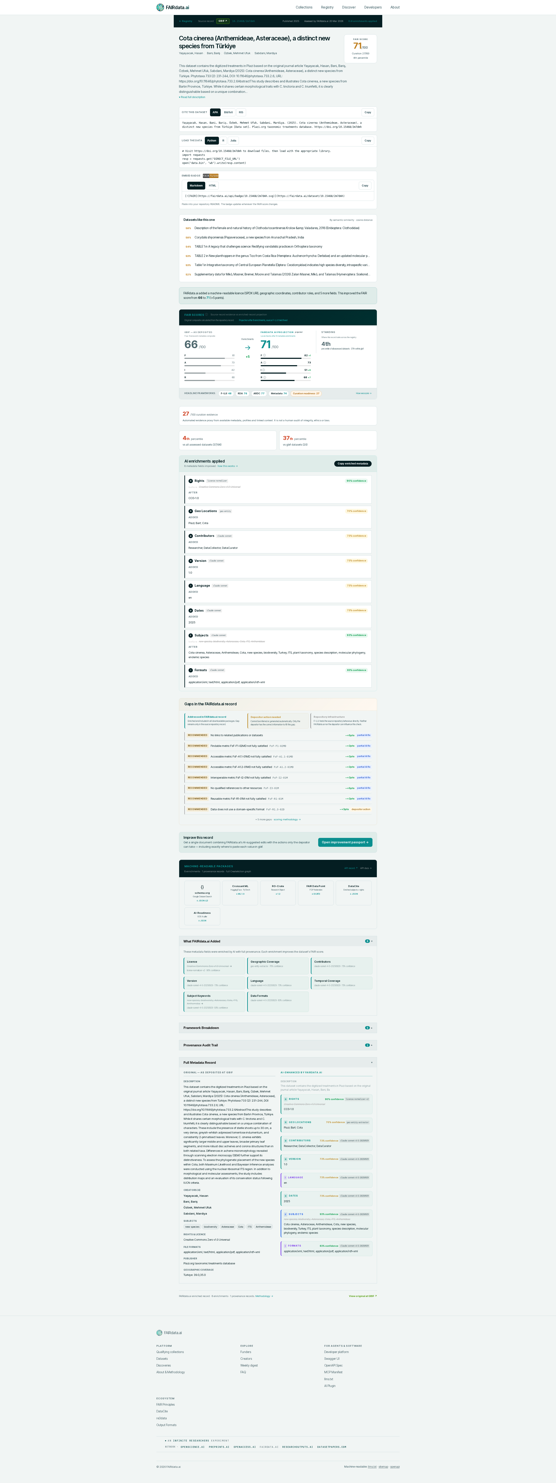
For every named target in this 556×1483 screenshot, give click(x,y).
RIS (241, 112)
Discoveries (163, 1365)
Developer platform (336, 1352)
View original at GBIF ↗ (363, 1296)
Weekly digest (249, 1365)
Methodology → (264, 1296)
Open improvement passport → (345, 842)
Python (211, 140)
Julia (233, 140)
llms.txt (328, 1379)
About (395, 7)
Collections (304, 7)
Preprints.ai (219, 1446)
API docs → (366, 868)
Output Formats (166, 1425)
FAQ (243, 1372)
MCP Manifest (333, 1372)
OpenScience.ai (193, 1446)
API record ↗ (351, 868)
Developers (373, 7)
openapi (395, 1466)
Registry (327, 7)
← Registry (185, 21)
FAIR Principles (165, 1404)
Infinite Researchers (191, 1440)
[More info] (206, 314)
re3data (161, 1418)
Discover (349, 7)
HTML (212, 185)
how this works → (228, 466)
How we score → (364, 393)
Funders (245, 1352)
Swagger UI (331, 1358)
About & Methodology (170, 1372)
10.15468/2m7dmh (243, 21)
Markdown (196, 185)
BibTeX (228, 112)
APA (215, 112)
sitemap (383, 1466)
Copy (368, 112)
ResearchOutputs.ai (297, 1446)
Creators (246, 1358)
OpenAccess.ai (245, 1446)
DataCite (162, 1411)
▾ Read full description (192, 97)
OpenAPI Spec (333, 1365)
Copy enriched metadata (353, 463)
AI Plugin (330, 1386)
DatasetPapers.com (331, 1446)
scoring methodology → (287, 819)
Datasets (162, 1358)
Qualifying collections (170, 1352)
